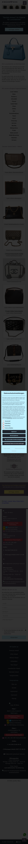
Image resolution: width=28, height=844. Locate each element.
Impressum (14, 450)
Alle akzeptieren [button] (14, 435)
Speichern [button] (14, 431)
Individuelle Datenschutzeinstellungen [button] (14, 443)
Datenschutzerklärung (7, 417)
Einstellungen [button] (9, 418)
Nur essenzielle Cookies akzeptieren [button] (14, 439)
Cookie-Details (7, 448)
